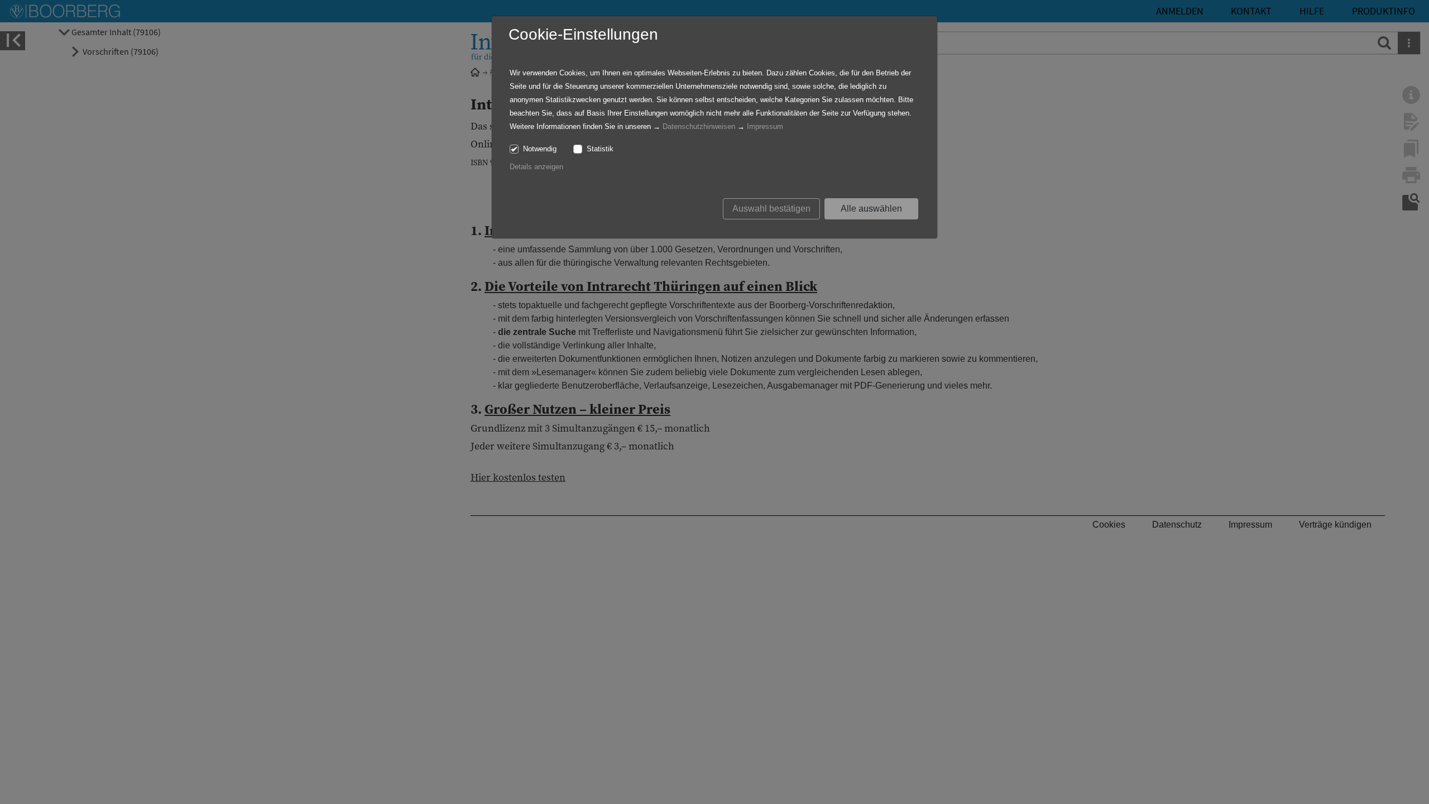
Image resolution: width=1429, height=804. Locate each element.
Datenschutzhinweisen (699, 126)
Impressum (765, 126)
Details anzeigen (536, 166)
